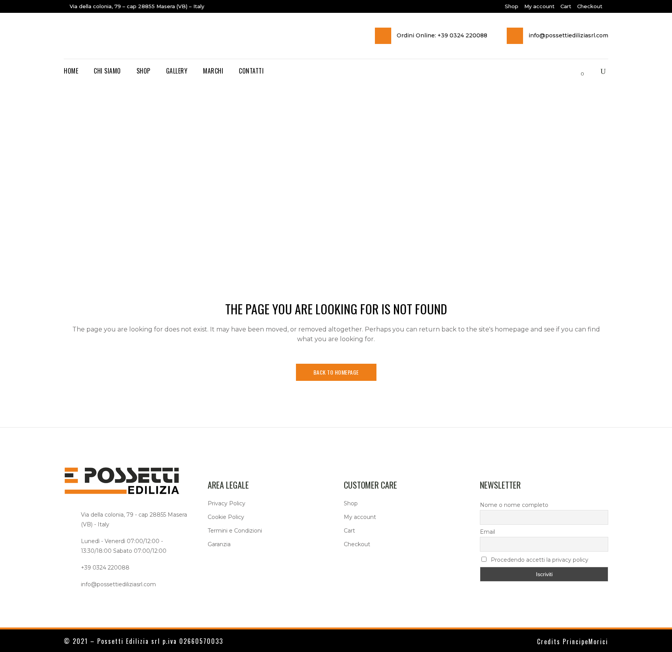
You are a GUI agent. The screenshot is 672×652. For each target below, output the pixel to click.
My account (539, 6)
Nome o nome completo (514, 504)
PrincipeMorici (585, 641)
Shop (511, 6)
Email (487, 531)
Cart (565, 6)
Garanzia (219, 544)
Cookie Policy (226, 517)
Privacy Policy (226, 503)
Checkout (589, 6)
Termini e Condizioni (235, 530)
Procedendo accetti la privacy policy (538, 559)
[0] (575, 71)
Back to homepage (336, 372)
